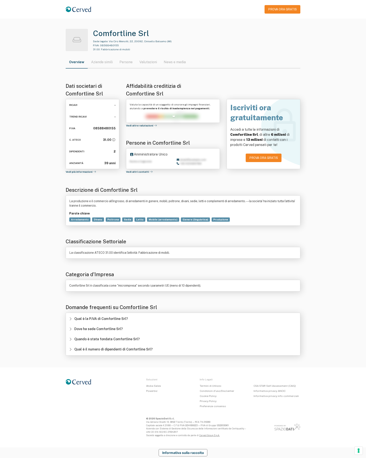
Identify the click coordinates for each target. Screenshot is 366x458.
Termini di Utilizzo (210, 385)
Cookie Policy (208, 396)
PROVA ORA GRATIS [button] (282, 9)
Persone (126, 62)
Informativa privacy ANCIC (270, 390)
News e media (175, 62)
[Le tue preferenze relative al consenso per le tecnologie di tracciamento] (359, 451)
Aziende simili (102, 62)
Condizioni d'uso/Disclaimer (217, 390)
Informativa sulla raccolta (183, 453)
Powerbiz (151, 390)
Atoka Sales (153, 385)
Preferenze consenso (213, 406)
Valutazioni (148, 62)
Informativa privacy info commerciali (276, 396)
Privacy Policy (208, 401)
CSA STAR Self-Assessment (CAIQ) (275, 385)
